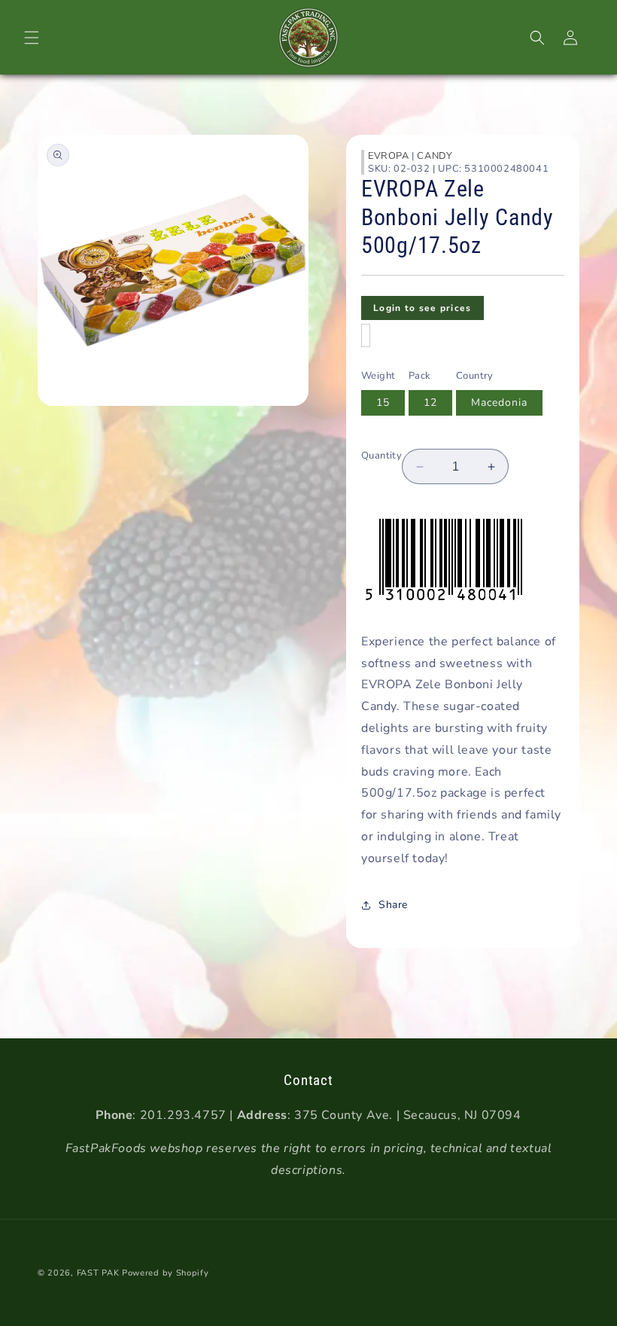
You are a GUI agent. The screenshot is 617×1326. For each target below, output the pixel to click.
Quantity (381, 455)
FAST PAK (98, 1273)
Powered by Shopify (165, 1273)
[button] (31, 37)
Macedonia (499, 402)
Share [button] (393, 905)
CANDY (434, 156)
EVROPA (388, 156)
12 (430, 402)
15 (383, 402)
